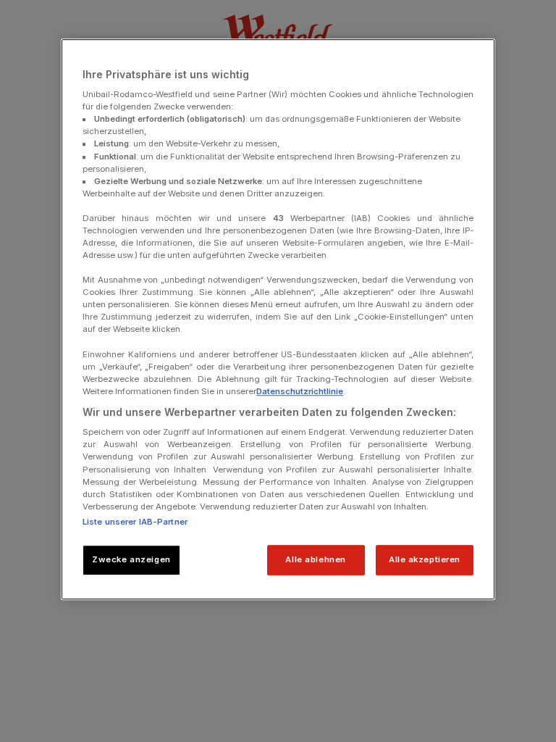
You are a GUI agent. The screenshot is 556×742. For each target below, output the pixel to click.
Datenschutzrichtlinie (299, 391)
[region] (278, 319)
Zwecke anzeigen (131, 559)
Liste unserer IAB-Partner (135, 522)
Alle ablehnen (315, 559)
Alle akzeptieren (424, 559)
